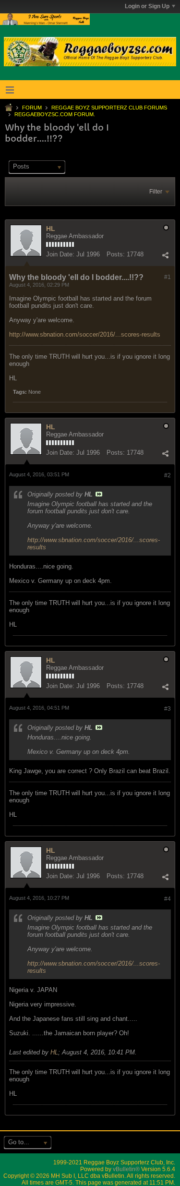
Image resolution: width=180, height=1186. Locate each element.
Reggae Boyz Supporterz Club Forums (109, 107)
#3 (167, 708)
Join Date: (60, 254)
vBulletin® (126, 1169)
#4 (167, 899)
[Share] (165, 255)
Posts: (116, 254)
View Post (99, 494)
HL (50, 228)
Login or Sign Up (147, 6)
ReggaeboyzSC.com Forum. (54, 114)
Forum (32, 107)
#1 (167, 277)
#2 (167, 475)
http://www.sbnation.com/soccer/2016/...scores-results (84, 334)
